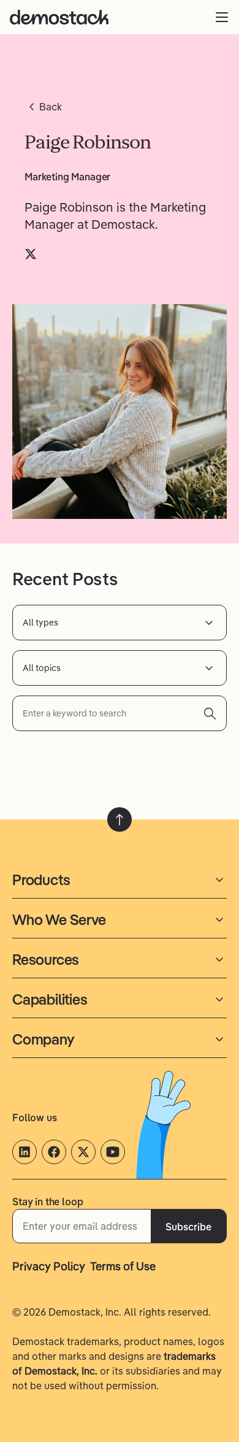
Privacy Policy (48, 1266)
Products (41, 879)
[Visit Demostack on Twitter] (83, 1152)
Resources (45, 959)
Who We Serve (59, 919)
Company (43, 1039)
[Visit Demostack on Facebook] (54, 1152)
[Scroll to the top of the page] (119, 819)
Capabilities (50, 999)
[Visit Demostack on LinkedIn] (24, 1152)
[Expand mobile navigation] (221, 17)
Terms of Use (123, 1266)
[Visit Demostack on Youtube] (113, 1152)
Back (50, 107)
